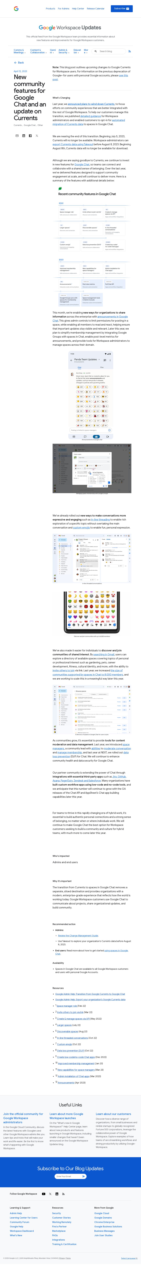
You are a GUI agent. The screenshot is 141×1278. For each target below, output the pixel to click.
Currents (18, 125)
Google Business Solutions (108, 1226)
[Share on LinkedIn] (23, 135)
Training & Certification (64, 1244)
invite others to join (63, 670)
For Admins (63, 8)
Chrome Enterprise (104, 1222)
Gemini (53, 51)
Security (56, 1213)
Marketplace (59, 1231)
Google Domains (103, 1217)
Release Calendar (96, 8)
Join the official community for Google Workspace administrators (23, 1118)
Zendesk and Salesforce (87, 780)
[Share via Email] (17, 135)
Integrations (58, 1240)
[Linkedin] (57, 1194)
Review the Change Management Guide (78, 935)
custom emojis (81, 527)
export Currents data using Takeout (73, 144)
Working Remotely (61, 1222)
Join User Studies (103, 1235)
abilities (95, 748)
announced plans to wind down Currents (91, 104)
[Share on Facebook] (30, 135)
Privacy (62, 1258)
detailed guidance (90, 116)
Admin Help (16, 1213)
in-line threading (100, 519)
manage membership (69, 752)
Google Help (16, 1226)
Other (40, 125)
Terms (68, 1258)
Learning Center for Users (23, 1217)
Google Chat (30, 125)
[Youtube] (43, 1194)
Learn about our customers (113, 1114)
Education (77, 51)
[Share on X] (37, 135)
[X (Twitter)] (50, 1194)
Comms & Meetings (19, 51)
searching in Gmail (103, 654)
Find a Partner (59, 1226)
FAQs (55, 1235)
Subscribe (121, 8)
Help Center (78, 8)
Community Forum (19, 1222)
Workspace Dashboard (22, 1231)
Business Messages (104, 1231)
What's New (16, 1235)
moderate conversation (117, 748)
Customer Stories (61, 1217)
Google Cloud (101, 1213)
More (86, 51)
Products (50, 8)
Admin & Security (64, 51)
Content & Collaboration (38, 51)
